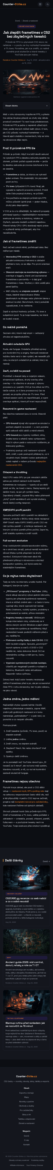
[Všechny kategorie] (40, 4)
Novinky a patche (26, 1102)
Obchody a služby (26, 1106)
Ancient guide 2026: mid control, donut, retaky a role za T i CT (24, 964)
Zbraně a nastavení (30, 21)
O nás (26, 1140)
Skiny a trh (26, 1115)
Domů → (46, 861)
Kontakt (26, 1145)
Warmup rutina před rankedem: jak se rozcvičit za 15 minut (25, 1024)
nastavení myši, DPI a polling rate (28, 791)
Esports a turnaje (26, 1093)
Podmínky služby (37, 1160)
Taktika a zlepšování (26, 1119)
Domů (17, 21)
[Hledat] (47, 4)
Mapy (26, 1097)
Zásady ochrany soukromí (19, 1160)
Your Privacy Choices (34, 1165)
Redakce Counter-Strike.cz (14, 60)
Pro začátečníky (26, 1110)
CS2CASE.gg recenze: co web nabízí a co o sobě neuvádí (26, 900)
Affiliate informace (17, 1165)
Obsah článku (11, 106)
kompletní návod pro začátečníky (31, 802)
